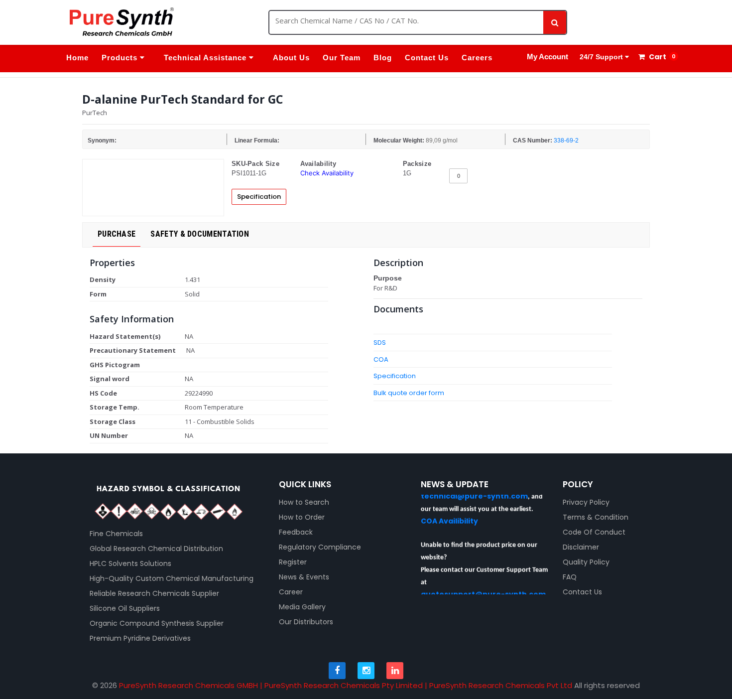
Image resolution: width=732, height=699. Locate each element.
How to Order (302, 517)
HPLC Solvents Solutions (130, 563)
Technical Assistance (206, 57)
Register (293, 562)
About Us (291, 57)
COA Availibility (449, 516)
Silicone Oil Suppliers (125, 608)
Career (291, 592)
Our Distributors (306, 622)
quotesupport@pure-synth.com (483, 589)
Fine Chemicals (116, 534)
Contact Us (427, 57)
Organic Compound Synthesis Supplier (157, 623)
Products (121, 57)
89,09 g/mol (442, 140)
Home (77, 57)
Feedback (296, 532)
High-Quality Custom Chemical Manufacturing (171, 578)
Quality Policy (586, 562)
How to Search (304, 502)
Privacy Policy (586, 502)
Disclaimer (581, 547)
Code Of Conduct (594, 532)
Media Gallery (302, 607)
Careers (477, 57)
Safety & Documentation (199, 234)
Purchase (116, 234)
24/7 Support (601, 57)
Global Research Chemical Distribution (156, 549)
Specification (259, 196)
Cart (656, 57)
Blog (382, 57)
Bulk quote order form (408, 393)
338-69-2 (566, 140)
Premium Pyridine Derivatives (140, 638)
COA (380, 359)
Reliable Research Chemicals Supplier (154, 593)
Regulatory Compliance (320, 547)
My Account (547, 56)
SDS (379, 342)
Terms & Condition (595, 517)
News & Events (304, 577)
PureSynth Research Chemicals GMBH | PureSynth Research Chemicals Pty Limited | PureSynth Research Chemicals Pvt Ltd (345, 685)
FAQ (570, 577)
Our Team (342, 57)
